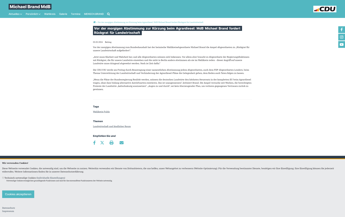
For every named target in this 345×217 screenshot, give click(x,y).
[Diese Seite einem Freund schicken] (121, 143)
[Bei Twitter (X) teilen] (102, 143)
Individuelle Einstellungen (50, 177)
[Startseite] (324, 7)
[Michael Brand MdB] (94, 22)
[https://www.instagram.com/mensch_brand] (341, 37)
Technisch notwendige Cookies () (34, 177)
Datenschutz (8, 207)
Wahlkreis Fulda (101, 111)
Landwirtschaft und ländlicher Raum (112, 126)
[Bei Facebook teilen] (94, 143)
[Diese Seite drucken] (111, 143)
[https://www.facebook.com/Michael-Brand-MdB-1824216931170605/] (341, 29)
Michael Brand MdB (30, 6)
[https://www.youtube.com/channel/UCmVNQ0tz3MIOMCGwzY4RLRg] (341, 44)
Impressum (8, 211)
